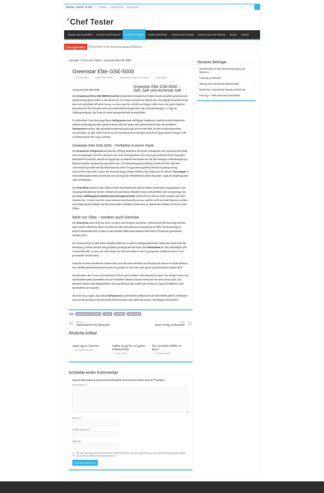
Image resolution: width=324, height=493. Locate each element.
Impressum (133, 7)
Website (76, 441)
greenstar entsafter (89, 314)
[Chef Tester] (90, 21)
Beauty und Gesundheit (80, 34)
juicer (108, 314)
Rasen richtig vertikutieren (170, 323)
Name (76, 418)
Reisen (233, 34)
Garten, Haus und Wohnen (212, 34)
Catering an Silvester (85, 346)
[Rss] (234, 7)
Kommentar (79, 384)
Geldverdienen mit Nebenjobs (93, 323)
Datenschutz (116, 7)
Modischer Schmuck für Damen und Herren (222, 89)
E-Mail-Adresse (81, 429)
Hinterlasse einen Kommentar (134, 77)
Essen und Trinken (134, 34)
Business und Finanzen (109, 34)
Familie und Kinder (157, 34)
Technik (245, 34)
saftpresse (134, 314)
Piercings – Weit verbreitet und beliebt (219, 95)
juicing (120, 314)
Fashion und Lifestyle (183, 34)
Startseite (74, 60)
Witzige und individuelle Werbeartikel (219, 83)
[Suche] (257, 7)
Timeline (102, 7)
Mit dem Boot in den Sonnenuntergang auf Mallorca (115, 46)
